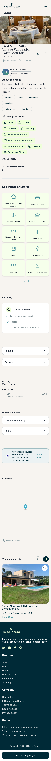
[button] (25, 30)
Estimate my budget (25, 755)
